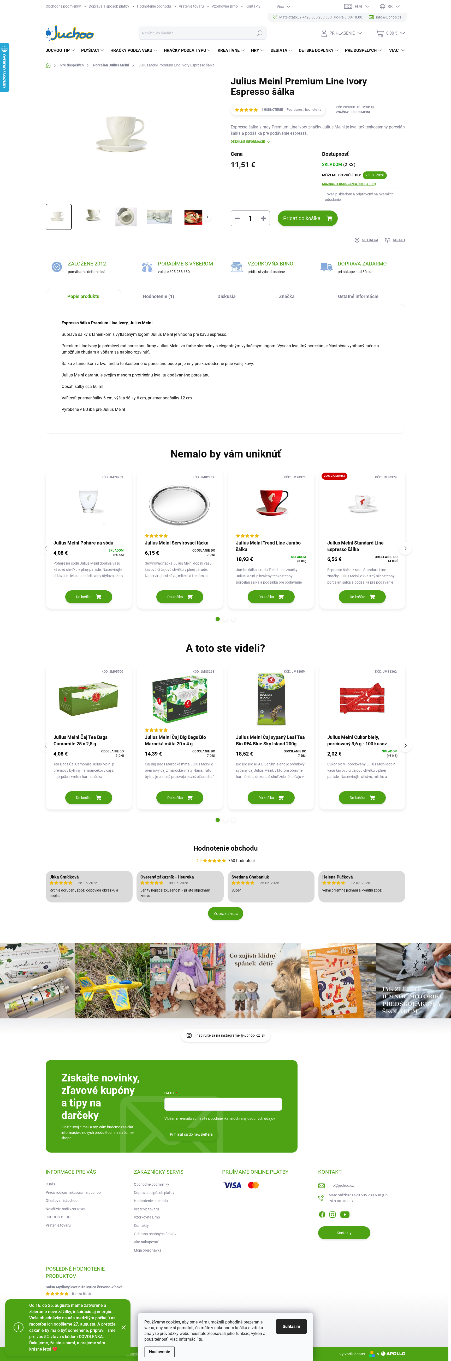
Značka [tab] (287, 296)
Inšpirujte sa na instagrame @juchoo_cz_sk (230, 1035)
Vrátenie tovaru (191, 6)
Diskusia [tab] (226, 296)
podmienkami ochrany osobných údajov (243, 1118)
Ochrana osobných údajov (155, 1234)
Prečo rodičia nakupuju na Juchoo (73, 1192)
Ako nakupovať (146, 1242)
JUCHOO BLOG (58, 1217)
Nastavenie (159, 1351)
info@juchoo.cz (341, 1185)
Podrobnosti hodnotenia (304, 110)
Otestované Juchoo (62, 1200)
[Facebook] (322, 1213)
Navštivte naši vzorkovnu (66, 1209)
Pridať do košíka (302, 218)
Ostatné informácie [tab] (358, 296)
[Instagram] (332, 1213)
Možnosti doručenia (349, 184)
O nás (50, 1184)
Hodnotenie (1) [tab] (158, 296)
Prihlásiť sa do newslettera (191, 1134)
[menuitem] (61, 50)
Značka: (353, 112)
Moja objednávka (148, 1250)
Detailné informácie (248, 142)
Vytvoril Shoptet (352, 1354)
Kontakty (253, 6)
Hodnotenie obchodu (154, 6)
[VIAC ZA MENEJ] (362, 504)
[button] (218, 619)
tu (200, 1339)
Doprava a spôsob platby (109, 6)
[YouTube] (345, 1213)
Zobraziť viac (225, 913)
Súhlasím (291, 1326)
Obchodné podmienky (63, 6)
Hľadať (259, 33)
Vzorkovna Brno (225, 6)
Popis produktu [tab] (83, 296)
